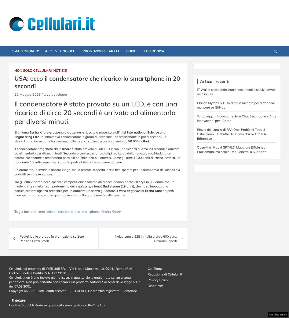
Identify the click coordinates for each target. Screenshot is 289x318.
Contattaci (130, 291)
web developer (55, 94)
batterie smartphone (40, 211)
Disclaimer (155, 286)
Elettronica (153, 51)
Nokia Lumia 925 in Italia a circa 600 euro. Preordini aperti (146, 238)
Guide (131, 51)
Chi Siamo (155, 269)
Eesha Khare (111, 211)
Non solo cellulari (33, 70)
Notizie (60, 70)
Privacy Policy (158, 280)
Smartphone (23, 51)
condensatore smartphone (79, 211)
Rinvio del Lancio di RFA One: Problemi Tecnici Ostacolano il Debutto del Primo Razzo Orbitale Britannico (232, 134)
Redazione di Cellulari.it (165, 274)
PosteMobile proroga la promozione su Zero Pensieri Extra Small (52, 238)
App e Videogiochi (60, 51)
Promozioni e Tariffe (101, 51)
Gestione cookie (278, 314)
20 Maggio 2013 (27, 94)
